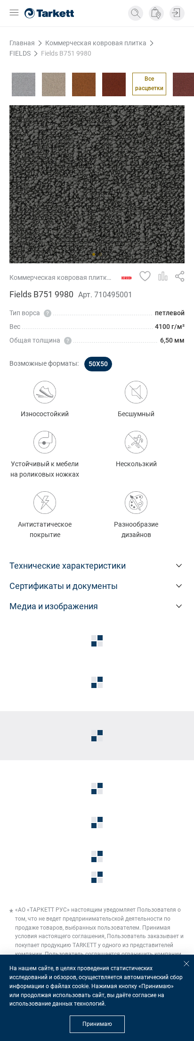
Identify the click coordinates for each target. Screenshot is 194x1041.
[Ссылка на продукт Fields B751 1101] (23, 84)
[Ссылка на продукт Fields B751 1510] (53, 84)
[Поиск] (135, 13)
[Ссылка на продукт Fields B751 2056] (83, 84)
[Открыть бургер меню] (14, 13)
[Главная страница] (49, 13)
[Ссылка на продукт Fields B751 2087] (114, 84)
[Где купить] (156, 13)
